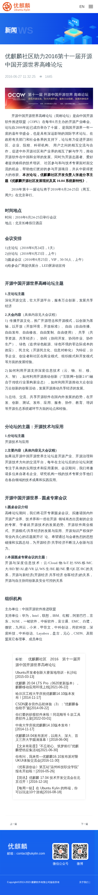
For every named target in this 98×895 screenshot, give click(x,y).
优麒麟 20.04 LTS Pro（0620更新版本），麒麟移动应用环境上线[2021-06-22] (47, 685)
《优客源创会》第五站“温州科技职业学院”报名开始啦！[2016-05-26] (47, 769)
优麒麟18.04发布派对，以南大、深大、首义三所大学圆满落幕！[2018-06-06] (46, 738)
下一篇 (84, 824)
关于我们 (84, 882)
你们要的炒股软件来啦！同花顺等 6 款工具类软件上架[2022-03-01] (47, 716)
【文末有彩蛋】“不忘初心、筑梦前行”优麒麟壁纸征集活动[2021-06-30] (47, 748)
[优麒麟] (16, 6)
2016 (54, 659)
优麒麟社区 (37, 659)
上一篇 (13, 824)
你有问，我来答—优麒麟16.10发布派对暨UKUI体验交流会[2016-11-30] (46, 758)
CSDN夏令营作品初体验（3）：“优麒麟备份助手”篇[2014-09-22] (47, 706)
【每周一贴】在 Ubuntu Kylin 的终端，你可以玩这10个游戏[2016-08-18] (46, 790)
